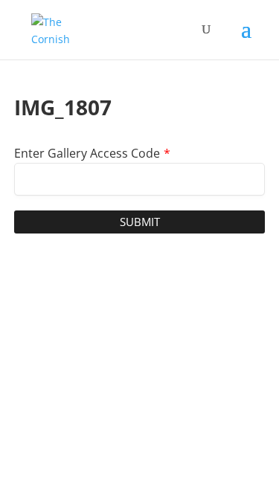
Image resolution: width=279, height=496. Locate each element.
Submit (140, 221)
